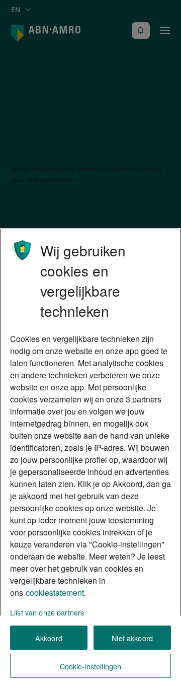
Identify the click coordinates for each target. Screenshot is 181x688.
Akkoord (48, 638)
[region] (90, 458)
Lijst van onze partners (47, 612)
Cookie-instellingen (91, 666)
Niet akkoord (132, 638)
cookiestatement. (56, 592)
